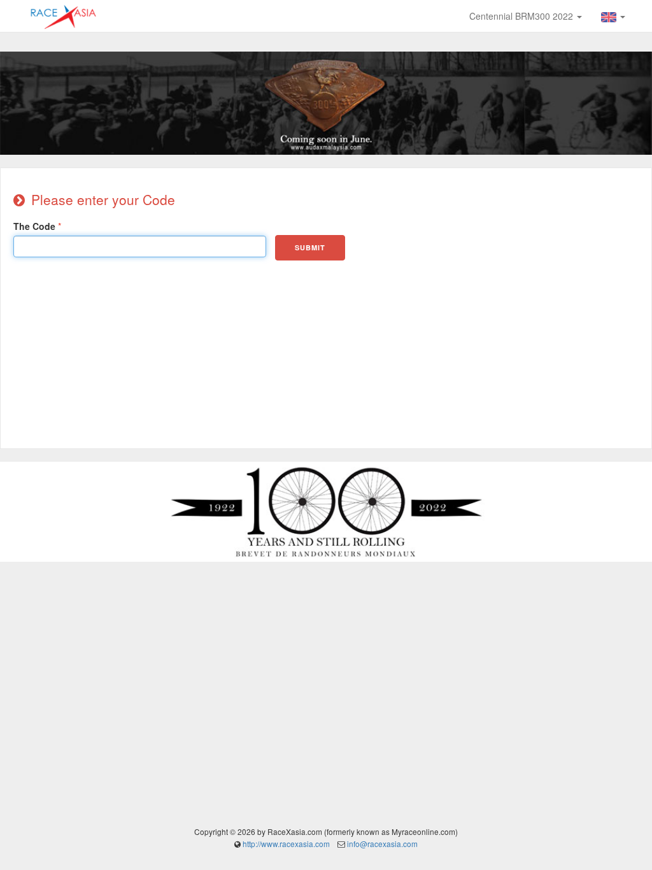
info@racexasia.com (382, 843)
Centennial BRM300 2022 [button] (522, 16)
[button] (613, 16)
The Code (34, 226)
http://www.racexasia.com (286, 843)
